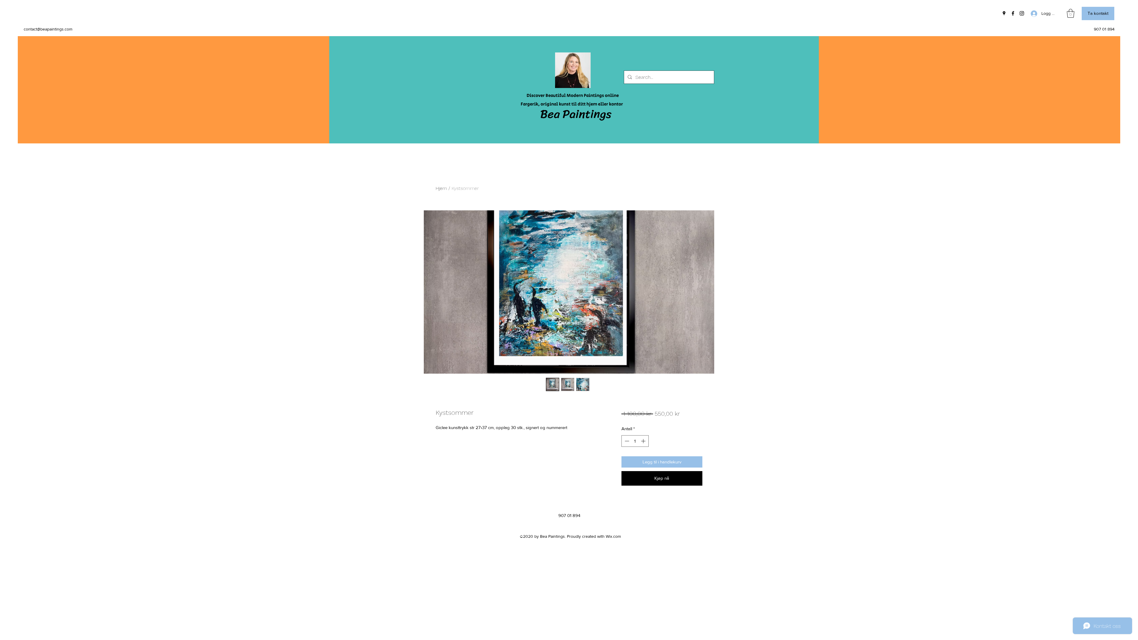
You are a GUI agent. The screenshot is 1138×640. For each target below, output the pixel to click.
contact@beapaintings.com (48, 29)
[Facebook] (1013, 13)
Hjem (441, 188)
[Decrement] (626, 441)
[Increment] (644, 441)
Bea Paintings (575, 113)
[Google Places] (1004, 13)
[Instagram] (1022, 13)
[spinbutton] (635, 441)
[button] (1070, 13)
